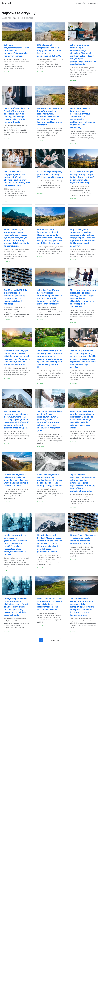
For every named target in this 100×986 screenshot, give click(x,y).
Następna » (55, 640)
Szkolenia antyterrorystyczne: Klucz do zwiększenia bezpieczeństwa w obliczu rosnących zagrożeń (16, 50)
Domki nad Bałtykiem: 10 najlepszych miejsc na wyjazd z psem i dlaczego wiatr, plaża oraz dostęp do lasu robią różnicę (16, 480)
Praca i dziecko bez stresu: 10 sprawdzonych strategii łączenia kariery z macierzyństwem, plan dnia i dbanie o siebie (49, 604)
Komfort (6, 3)
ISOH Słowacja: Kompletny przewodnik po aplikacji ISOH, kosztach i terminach (50, 174)
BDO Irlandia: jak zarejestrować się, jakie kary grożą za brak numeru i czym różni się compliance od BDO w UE (49, 50)
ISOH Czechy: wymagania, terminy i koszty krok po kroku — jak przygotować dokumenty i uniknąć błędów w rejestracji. (82, 177)
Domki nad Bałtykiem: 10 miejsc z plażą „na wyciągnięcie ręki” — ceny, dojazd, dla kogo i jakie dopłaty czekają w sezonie (49, 480)
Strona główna (93, 3)
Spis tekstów (80, 3)
